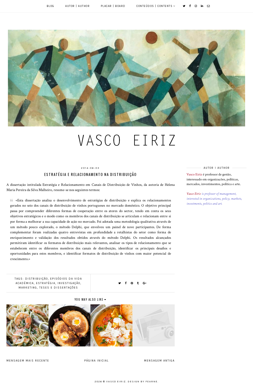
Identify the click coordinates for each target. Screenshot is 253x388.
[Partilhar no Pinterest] (132, 283)
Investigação (69, 283)
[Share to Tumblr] (138, 283)
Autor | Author (77, 6)
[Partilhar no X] (119, 283)
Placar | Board (113, 6)
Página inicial (96, 360)
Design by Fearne (143, 381)
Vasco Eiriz (194, 174)
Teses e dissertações (58, 287)
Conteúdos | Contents (154, 6)
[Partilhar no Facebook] (126, 283)
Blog (50, 6)
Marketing (28, 287)
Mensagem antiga (159, 360)
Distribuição (36, 278)
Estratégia (45, 283)
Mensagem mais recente (27, 360)
